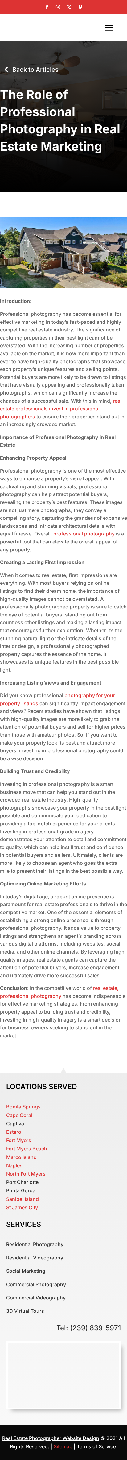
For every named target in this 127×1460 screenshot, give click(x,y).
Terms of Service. (97, 1446)
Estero (13, 1132)
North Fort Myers (26, 1174)
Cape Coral (19, 1115)
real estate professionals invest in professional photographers (60, 409)
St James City (22, 1207)
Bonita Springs (23, 1107)
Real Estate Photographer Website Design (50, 1438)
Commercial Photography (36, 1284)
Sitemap (64, 1446)
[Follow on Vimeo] (80, 7)
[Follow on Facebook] (47, 7)
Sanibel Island (22, 1199)
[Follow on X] (69, 7)
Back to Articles (35, 69)
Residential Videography (34, 1258)
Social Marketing (25, 1271)
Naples (14, 1165)
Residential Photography (34, 1244)
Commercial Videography (36, 1298)
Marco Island (21, 1157)
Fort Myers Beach (26, 1148)
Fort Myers (18, 1140)
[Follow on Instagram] (58, 7)
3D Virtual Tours (25, 1311)
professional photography (84, 534)
